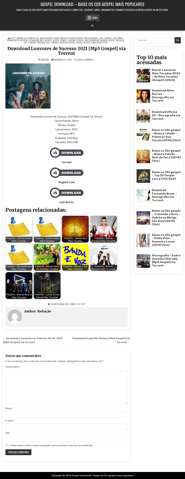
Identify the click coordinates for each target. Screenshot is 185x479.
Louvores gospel (76, 40)
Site (7, 433)
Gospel (48, 40)
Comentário (12, 366)
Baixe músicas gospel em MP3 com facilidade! (76, 38)
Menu (94, 17)
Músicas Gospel (67, 42)
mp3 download (92, 40)
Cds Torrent (105, 38)
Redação (45, 60)
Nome (9, 408)
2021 (13, 38)
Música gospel (108, 40)
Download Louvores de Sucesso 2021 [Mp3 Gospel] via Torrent (66, 51)
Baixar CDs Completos (28, 38)
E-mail (9, 420)
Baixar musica (46, 38)
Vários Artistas (99, 42)
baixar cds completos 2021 (71, 304)
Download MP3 (36, 40)
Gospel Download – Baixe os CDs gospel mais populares (92, 4)
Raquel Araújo (83, 42)
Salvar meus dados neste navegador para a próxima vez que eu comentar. (51, 445)
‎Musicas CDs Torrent (48, 42)
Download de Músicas (17, 40)
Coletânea (118, 38)
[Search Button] (92, 25)
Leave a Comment (85, 60)
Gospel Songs (59, 40)
